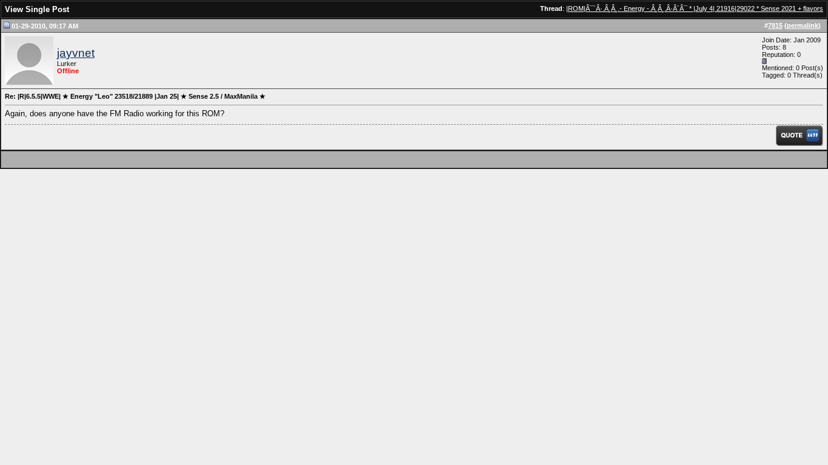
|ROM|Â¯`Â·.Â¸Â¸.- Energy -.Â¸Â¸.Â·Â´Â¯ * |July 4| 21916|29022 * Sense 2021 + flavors (694, 8)
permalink (802, 25)
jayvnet (76, 53)
